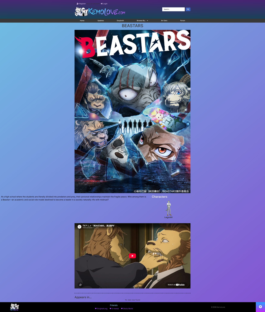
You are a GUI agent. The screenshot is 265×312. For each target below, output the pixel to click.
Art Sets (164, 21)
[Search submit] (188, 9)
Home (82, 21)
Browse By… (141, 21)
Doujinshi (120, 21)
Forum (182, 21)
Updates (101, 21)
